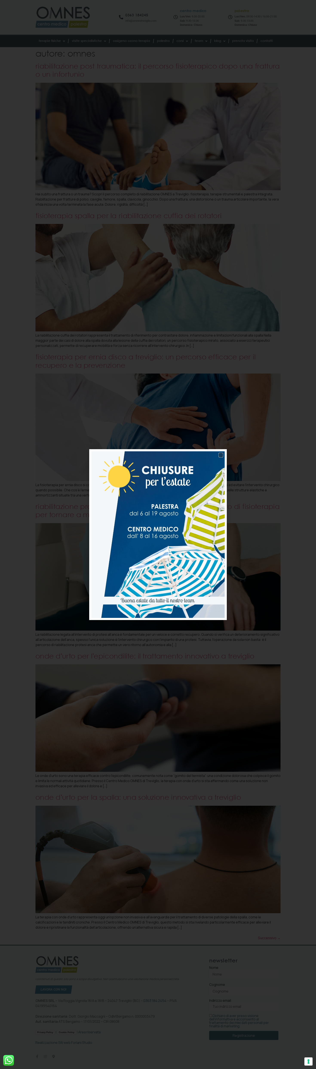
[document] (158, 534)
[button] (220, 455)
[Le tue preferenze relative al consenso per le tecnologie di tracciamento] (308, 1061)
